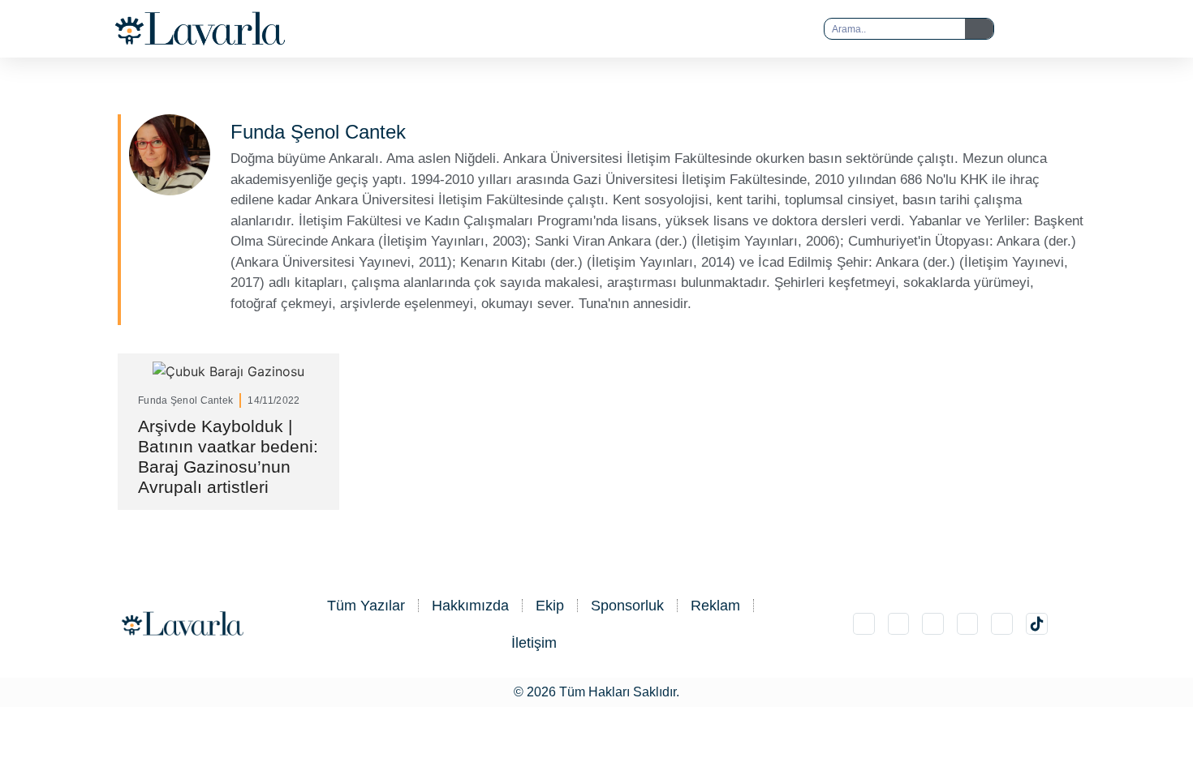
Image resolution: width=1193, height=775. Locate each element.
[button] (564, 29)
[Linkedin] (933, 624)
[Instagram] (864, 624)
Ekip (550, 605)
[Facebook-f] (968, 624)
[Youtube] (1002, 624)
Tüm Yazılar (366, 605)
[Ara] (979, 29)
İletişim (534, 643)
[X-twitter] (899, 624)
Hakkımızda (470, 605)
